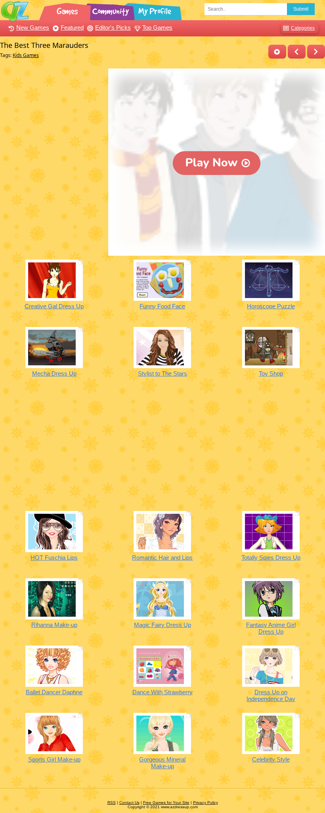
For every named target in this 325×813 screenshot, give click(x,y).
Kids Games (26, 55)
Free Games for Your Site (166, 802)
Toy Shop (271, 373)
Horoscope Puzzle (271, 306)
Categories (303, 28)
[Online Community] (112, 10)
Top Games (157, 27)
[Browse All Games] (68, 10)
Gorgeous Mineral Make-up (162, 762)
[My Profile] (155, 10)
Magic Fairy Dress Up (162, 624)
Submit (300, 9)
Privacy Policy (205, 802)
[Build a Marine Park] (316, 52)
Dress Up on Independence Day (271, 695)
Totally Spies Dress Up (270, 557)
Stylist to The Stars (162, 373)
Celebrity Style (271, 759)
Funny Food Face (162, 306)
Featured (72, 27)
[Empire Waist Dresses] (297, 52)
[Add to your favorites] (277, 52)
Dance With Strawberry (162, 692)
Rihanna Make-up (54, 624)
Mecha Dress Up (54, 373)
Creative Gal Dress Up (54, 306)
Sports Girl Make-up (54, 759)
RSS (111, 802)
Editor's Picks (113, 27)
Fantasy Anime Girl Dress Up (271, 628)
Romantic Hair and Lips (162, 557)
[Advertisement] (52, 117)
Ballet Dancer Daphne (54, 692)
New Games (32, 27)
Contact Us (129, 802)
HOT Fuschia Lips (54, 557)
